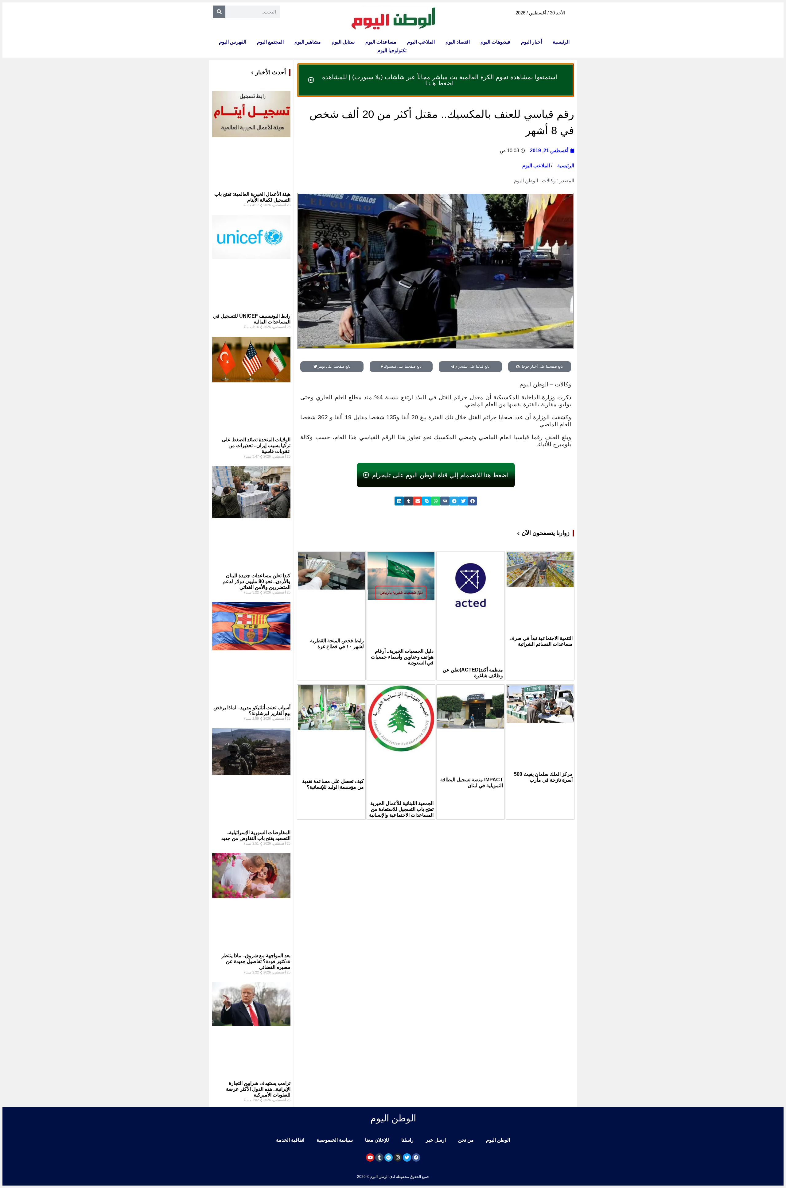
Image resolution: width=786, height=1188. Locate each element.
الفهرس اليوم (232, 42)
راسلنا (407, 1140)
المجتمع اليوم (270, 42)
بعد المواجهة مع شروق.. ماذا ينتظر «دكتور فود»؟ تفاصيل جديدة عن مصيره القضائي (255, 961)
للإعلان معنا (377, 1140)
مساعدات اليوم (380, 42)
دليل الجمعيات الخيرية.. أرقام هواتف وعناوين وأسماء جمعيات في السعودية (402, 656)
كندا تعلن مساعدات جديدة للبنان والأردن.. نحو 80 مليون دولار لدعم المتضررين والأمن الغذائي (256, 581)
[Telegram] (388, 1157)
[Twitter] (407, 1157)
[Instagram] (398, 1157)
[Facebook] (416, 1157)
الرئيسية (561, 42)
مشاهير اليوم (307, 42)
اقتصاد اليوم (458, 42)
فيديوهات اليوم (495, 42)
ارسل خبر (436, 1140)
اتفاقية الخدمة (290, 1140)
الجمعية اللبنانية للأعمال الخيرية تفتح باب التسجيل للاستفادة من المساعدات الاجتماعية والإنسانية (401, 809)
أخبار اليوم (531, 42)
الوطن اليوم (498, 1140)
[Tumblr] (379, 1157)
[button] (472, 501)
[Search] (219, 12)
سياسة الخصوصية (335, 1140)
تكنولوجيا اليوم (392, 50)
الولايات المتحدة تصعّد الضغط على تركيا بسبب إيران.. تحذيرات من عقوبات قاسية (256, 445)
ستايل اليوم (343, 42)
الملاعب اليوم (421, 42)
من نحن (466, 1140)
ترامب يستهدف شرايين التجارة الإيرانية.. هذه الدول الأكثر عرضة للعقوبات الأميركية (258, 1089)
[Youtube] (370, 1157)
